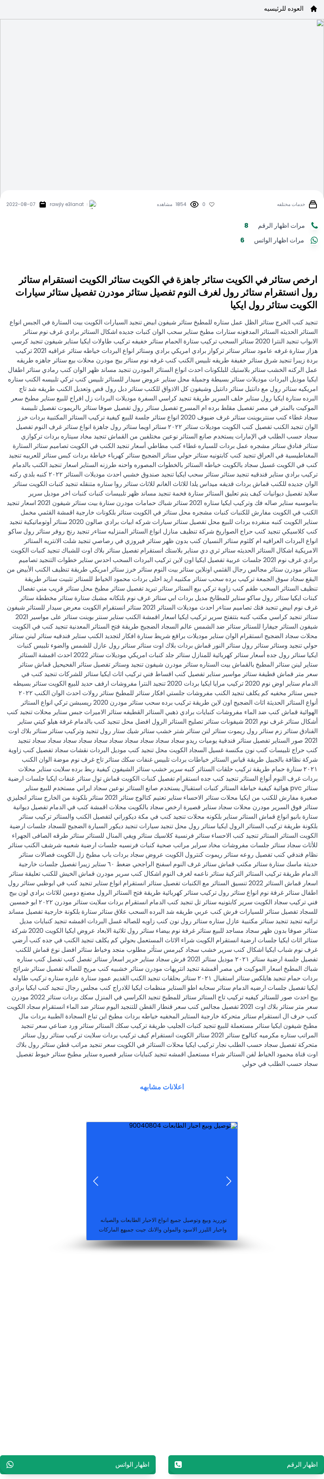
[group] (162, 1129)
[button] (228, 1181)
